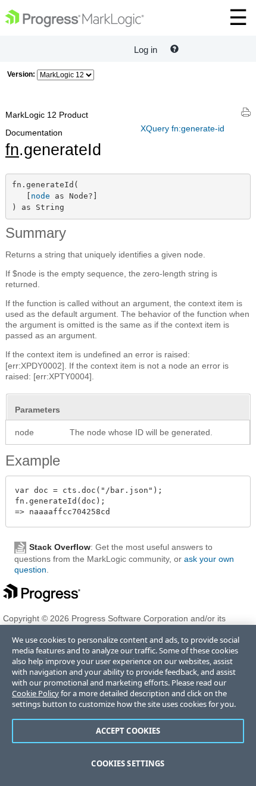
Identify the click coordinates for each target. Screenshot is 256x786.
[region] (128, 705)
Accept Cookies (128, 730)
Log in (145, 50)
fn (12, 150)
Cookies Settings (127, 763)
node (40, 195)
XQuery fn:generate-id (182, 128)
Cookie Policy (35, 693)
